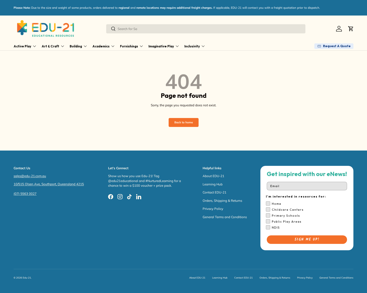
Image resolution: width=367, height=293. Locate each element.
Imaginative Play (161, 46)
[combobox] (205, 28)
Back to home (183, 122)
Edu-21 (27, 277)
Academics (101, 46)
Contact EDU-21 (214, 192)
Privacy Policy (213, 209)
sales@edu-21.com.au (30, 176)
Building (76, 46)
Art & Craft (50, 46)
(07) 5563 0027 (25, 194)
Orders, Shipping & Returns (222, 201)
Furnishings (129, 46)
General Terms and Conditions (225, 217)
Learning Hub (213, 184)
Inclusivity (192, 46)
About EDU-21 (213, 176)
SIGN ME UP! (307, 239)
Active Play (22, 46)
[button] (351, 28)
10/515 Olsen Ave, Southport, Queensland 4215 (49, 184)
